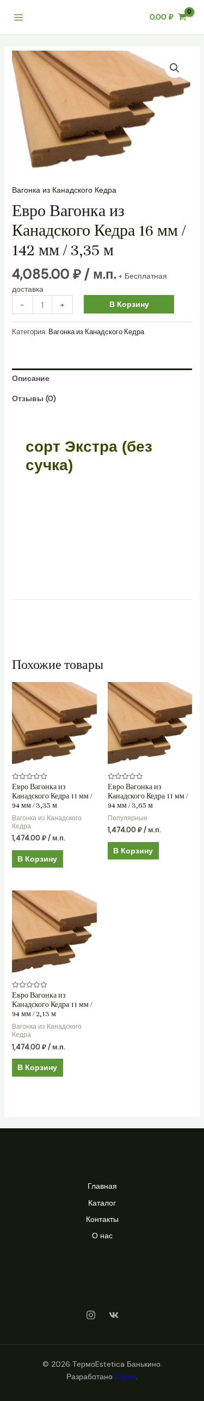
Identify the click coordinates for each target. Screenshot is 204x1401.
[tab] (102, 378)
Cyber (125, 1376)
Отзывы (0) (34, 398)
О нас (102, 1235)
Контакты (102, 1219)
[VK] (114, 1315)
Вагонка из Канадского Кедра (64, 190)
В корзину (129, 304)
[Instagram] (91, 1315)
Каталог (102, 1203)
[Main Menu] (18, 17)
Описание (31, 378)
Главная (102, 1186)
